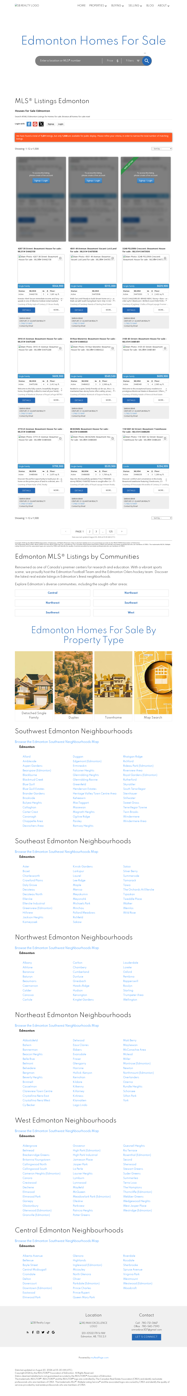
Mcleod (128, 1054)
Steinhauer (130, 793)
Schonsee (129, 1091)
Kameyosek (30, 922)
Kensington (80, 995)
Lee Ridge (79, 880)
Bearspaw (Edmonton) (37, 770)
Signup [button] (51, 124)
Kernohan (79, 1077)
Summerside (131, 876)
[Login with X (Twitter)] (41, 126)
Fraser (77, 1059)
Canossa (28, 995)
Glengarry (79, 1063)
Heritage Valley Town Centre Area (94, 793)
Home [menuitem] (81, 5)
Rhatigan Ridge (133, 756)
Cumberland (81, 972)
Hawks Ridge (81, 986)
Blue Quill (29, 784)
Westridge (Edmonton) (137, 1210)
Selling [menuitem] (133, 5)
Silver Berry (130, 871)
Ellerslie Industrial (34, 903)
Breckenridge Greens (36, 1155)
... (102, 531)
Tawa (126, 885)
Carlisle (27, 999)
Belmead (28, 1150)
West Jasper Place (134, 1206)
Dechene (28, 1187)
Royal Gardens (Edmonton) (140, 775)
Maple (77, 885)
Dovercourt (30, 1283)
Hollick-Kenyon (82, 1073)
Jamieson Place (83, 1159)
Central (52, 593)
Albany (27, 963)
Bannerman (30, 1050)
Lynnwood (79, 1183)
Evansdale (79, 1054)
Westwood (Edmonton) (137, 1283)
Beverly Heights (33, 1077)
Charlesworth (31, 876)
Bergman (28, 1073)
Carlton (77, 963)
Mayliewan (130, 1045)
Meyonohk (79, 899)
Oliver (77, 1279)
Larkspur (78, 871)
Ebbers (77, 1050)
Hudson (78, 990)
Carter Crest (30, 812)
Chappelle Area (33, 821)
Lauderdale (130, 963)
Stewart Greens (133, 1169)
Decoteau (29, 889)
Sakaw (77, 922)
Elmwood (29, 1192)
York (126, 1100)
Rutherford (130, 780)
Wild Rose (129, 912)
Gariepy (28, 1201)
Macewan (79, 807)
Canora (27, 1178)
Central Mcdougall (34, 1269)
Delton (27, 1279)
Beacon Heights (33, 1054)
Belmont (28, 1063)
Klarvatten (79, 1100)
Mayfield (78, 1187)
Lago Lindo (80, 1105)
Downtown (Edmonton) (37, 1288)
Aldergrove (30, 1146)
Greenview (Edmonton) (37, 908)
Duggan (78, 756)
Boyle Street (30, 1265)
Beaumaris (29, 981)
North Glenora (82, 1274)
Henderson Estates (84, 789)
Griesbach (79, 981)
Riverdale (129, 1256)
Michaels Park (81, 903)
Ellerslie (27, 899)
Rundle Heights (132, 1086)
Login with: (20, 123)
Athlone (28, 967)
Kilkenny (78, 1086)
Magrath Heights (84, 812)
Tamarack (129, 880)
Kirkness (78, 1096)
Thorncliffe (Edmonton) (137, 1192)
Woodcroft (130, 1288)
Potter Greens (81, 1215)
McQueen (79, 1192)
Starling (128, 990)
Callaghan (29, 807)
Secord (127, 1159)
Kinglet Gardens (83, 999)
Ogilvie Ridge (81, 816)
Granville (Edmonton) (36, 1215)
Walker (127, 903)
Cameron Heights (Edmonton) (41, 1173)
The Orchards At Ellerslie (138, 889)
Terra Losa (130, 1183)
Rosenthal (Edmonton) (137, 1155)
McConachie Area (134, 1050)
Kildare (77, 1082)
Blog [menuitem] (150, 5)
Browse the (57, 742)
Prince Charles (82, 1288)
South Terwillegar (134, 789)
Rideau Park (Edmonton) (138, 766)
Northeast (131, 593)
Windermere (131, 816)
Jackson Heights (33, 917)
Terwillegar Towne (135, 807)
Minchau (78, 908)
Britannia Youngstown (36, 1159)
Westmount (130, 1279)
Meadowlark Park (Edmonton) (92, 1196)
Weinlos (128, 908)
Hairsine (78, 1068)
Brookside (29, 798)
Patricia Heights (83, 1210)
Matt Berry (129, 1040)
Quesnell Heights (134, 1146)
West (131, 612)
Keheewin (79, 798)
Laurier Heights (82, 1173)
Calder (27, 990)
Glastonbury (30, 1206)
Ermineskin (80, 766)
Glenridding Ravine (85, 780)
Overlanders (131, 1077)
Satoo (127, 866)
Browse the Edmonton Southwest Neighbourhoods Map (57, 948)
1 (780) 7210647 (25, 323)
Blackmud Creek (33, 780)
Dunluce (78, 976)
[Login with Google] (35, 126)
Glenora (78, 1256)
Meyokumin (80, 894)
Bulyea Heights (32, 803)
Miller (126, 1059)
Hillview (28, 912)
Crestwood (30, 1183)
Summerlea (130, 1178)
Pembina (128, 976)
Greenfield (79, 784)
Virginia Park (131, 1274)
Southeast (131, 603)
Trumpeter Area (133, 995)
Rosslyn (127, 986)
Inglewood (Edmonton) (87, 1265)
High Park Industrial (85, 1155)
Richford (128, 761)
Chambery (79, 967)
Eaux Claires (81, 1045)
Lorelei (127, 967)
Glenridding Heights (86, 775)
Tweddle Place (132, 899)
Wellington (130, 999)
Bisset (26, 871)
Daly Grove (30, 885)
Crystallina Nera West (36, 1100)
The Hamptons (132, 1187)
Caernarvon (30, 986)
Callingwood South (35, 1169)
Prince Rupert (81, 1292)
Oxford (127, 972)
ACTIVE (138, 53)
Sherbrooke (130, 1265)
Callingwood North (35, 1164)
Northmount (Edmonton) (138, 1073)
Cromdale (29, 1274)
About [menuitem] (162, 5)
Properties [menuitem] (96, 5)
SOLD (149, 53)
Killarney (78, 1091)
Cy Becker (29, 1105)
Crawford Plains (33, 880)
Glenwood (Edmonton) (37, 1210)
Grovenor (79, 1146)
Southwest (52, 612)
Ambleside (29, 761)
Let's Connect (146, 1337)
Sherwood (129, 1164)
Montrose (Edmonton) (136, 1063)
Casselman (30, 1086)
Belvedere (29, 1068)
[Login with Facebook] (29, 126)
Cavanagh (29, 816)
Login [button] (60, 124)
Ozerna (128, 1082)
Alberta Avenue (33, 1256)
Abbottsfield (30, 1040)
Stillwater (129, 798)
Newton (128, 1068)
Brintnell (28, 1082)
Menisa (77, 889)
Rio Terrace (130, 1150)
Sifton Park (129, 1096)
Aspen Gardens (32, 766)
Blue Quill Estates (33, 789)
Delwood (78, 1040)
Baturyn (28, 976)
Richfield (78, 917)
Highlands (79, 1260)
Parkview (78, 1206)
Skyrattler (129, 784)
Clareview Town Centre (37, 1091)
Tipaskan (129, 894)
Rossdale (128, 1260)
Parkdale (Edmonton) (86, 1283)
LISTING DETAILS (26, 310)
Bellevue (28, 1260)
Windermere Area (134, 821)
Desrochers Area (33, 826)
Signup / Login (41, 180)
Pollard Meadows (84, 912)
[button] (27, 1332)
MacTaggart (81, 803)
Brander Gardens (34, 793)
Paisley (77, 821)
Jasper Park (80, 1164)
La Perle (78, 1169)
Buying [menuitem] (116, 5)
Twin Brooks (130, 812)
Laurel (77, 876)
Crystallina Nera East (36, 1096)
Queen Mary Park (84, 1297)
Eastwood (29, 1292)
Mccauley (79, 1269)
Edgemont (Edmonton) (87, 761)
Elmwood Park (32, 1196)
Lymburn (78, 1178)
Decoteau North (33, 894)
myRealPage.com (100, 1358)
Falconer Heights (83, 770)
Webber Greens (133, 1196)
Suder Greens (132, 1173)
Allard (27, 756)
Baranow (28, 972)
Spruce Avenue (132, 1269)
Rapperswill (130, 981)
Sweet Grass (131, 803)
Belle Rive (29, 1059)
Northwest (52, 603)
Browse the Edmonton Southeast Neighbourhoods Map (56, 852)
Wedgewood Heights (136, 1201)
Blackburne (30, 775)
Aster (26, 866)
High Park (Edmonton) (86, 1150)
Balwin (27, 1045)
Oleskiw (78, 1201)
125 (111, 531)
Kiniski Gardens (83, 866)
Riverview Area (132, 770)
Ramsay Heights (83, 826)
